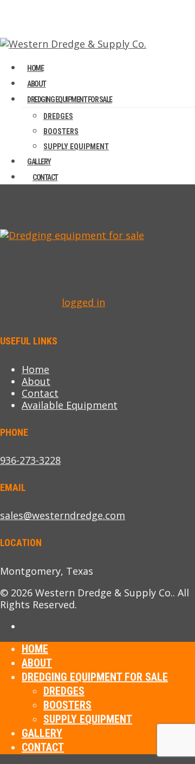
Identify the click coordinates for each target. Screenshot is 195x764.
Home (35, 369)
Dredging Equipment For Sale (69, 99)
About (36, 381)
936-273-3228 (30, 460)
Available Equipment (70, 404)
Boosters (61, 131)
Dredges (58, 116)
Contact (45, 177)
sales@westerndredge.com (62, 515)
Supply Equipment (76, 146)
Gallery (42, 733)
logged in (83, 302)
